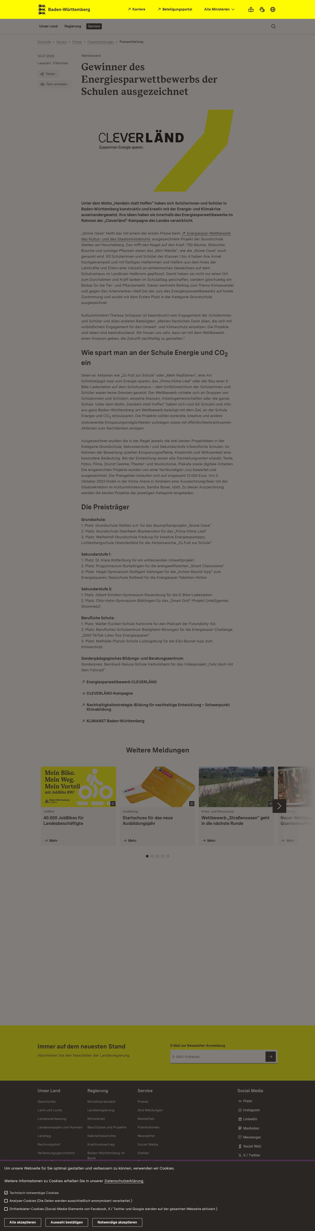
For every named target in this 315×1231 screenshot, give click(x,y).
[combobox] (219, 9)
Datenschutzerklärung (124, 1181)
